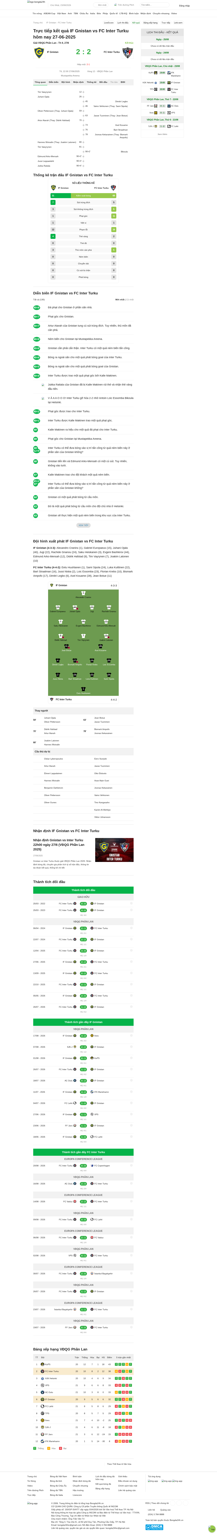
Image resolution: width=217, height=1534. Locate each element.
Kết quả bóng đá (103, 1484)
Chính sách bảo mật (127, 1486)
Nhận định (146, 13)
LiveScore (109, 23)
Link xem (178, 23)
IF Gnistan (99, 903)
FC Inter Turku (65, 903)
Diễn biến (53, 82)
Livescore (77, 1495)
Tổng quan (40, 82)
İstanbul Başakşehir (103, 1273)
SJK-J (69, 1047)
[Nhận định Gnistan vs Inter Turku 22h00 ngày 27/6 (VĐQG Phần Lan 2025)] (114, 850)
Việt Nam (61, 13)
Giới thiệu (122, 1476)
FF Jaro (68, 1125)
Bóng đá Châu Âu (58, 1486)
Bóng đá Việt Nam (58, 1476)
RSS (147, 1503)
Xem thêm (162, 134)
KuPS (96, 1058)
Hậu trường (78, 1490)
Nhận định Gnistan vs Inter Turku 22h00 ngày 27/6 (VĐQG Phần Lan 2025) (58, 844)
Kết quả (136, 23)
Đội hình (66, 82)
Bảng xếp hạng (151, 23)
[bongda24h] (29, 13)
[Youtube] (185, 1503)
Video (174, 13)
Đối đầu (103, 82)
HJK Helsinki (51, 1378)
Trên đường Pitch (126, 5)
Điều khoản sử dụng (127, 1481)
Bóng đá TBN (56, 1490)
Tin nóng (37, 13)
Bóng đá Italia (56, 1495)
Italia (92, 13)
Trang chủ (32, 1476)
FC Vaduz (67, 1201)
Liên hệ (151, 1510)
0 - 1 (162, 106)
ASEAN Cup (49, 13)
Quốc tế (114, 13)
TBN (76, 13)
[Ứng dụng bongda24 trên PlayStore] (167, 1481)
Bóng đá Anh (56, 1481)
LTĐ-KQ (123, 13)
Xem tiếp (83, 525)
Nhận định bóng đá (82, 1481)
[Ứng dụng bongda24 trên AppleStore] (177, 1481)
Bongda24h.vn (176, 1520)
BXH (123, 82)
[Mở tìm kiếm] (168, 5)
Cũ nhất (130, 299)
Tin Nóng (31, 1481)
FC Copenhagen (102, 1165)
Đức (99, 13)
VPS (96, 1114)
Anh (70, 13)
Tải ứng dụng (154, 1476)
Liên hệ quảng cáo (127, 1490)
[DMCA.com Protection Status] (154, 1529)
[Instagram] (179, 1503)
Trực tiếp (165, 23)
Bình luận (134, 13)
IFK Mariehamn (101, 1092)
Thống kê (91, 82)
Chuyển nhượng (161, 13)
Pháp (105, 13)
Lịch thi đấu (123, 23)
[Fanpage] (172, 1503)
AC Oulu (68, 1080)
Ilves (96, 1036)
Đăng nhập (184, 5)
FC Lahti (68, 1103)
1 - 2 (162, 126)
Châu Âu (84, 13)
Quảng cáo (165, 1510)
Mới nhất (102, 5)
